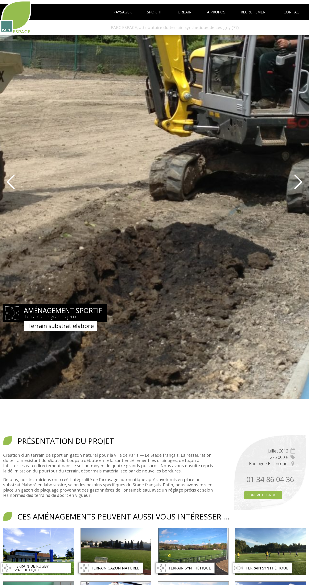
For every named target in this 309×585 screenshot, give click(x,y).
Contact (292, 11)
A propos (216, 11)
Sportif (154, 11)
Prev (7, 181)
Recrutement (254, 11)
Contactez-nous (263, 495)
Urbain (185, 11)
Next (301, 181)
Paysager (122, 11)
